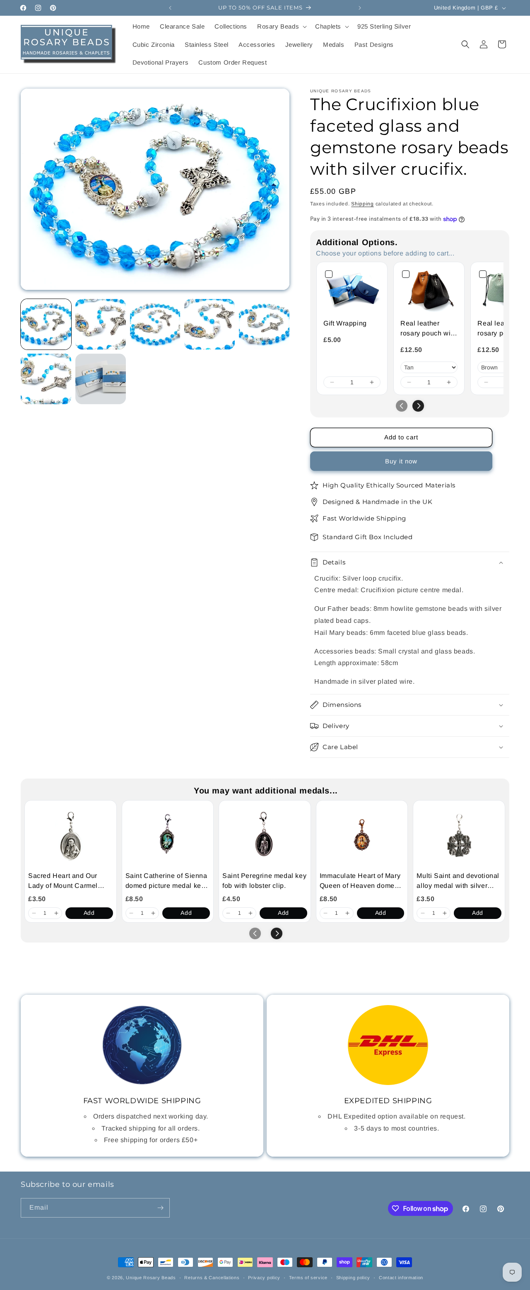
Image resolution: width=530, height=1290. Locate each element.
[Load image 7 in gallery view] (100, 379)
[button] (281, 26)
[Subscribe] (160, 1208)
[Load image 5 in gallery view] (264, 324)
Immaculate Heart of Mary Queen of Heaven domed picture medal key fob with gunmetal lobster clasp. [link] (361, 881)
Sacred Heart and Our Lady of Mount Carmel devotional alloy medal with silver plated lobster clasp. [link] (67, 881)
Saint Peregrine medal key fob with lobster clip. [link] (264, 880)
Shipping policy (353, 1277)
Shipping (362, 204)
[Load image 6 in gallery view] (46, 379)
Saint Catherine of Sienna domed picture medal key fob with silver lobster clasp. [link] (166, 881)
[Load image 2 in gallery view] (100, 324)
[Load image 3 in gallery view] (155, 324)
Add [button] (89, 912)
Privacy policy (264, 1277)
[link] (352, 290)
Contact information (401, 1277)
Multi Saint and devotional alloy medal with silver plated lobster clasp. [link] (458, 881)
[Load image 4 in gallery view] (209, 324)
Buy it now (401, 461)
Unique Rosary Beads (151, 1277)
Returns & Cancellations (211, 1277)
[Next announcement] (360, 8)
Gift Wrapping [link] (345, 323)
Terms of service (308, 1277)
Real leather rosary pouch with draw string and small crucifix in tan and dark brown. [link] (428, 329)
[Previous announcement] (170, 8)
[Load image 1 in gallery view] (46, 324)
